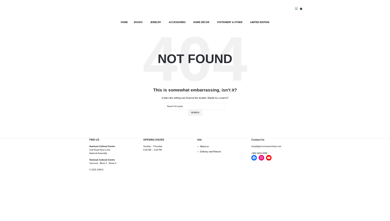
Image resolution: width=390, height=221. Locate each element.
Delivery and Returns (210, 151)
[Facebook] (254, 158)
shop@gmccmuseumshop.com (266, 146)
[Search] (291, 8)
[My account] (296, 8)
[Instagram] (261, 158)
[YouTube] (269, 158)
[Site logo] (195, 8)
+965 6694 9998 (259, 153)
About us (204, 146)
